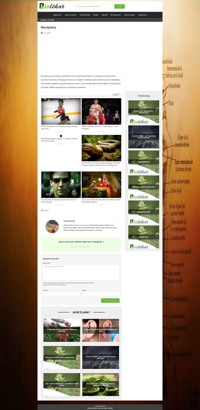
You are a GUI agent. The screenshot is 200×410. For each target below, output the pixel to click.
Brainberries (61, 131)
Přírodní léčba (85, 15)
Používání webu (102, 408)
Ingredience (142, 15)
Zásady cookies (92, 408)
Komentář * (47, 263)
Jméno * (46, 290)
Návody (104, 15)
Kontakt (110, 408)
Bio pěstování (116, 15)
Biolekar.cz (44, 20)
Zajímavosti (57, 15)
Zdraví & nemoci (71, 15)
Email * (84, 290)
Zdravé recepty (129, 15)
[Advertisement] (81, 53)
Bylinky (96, 15)
